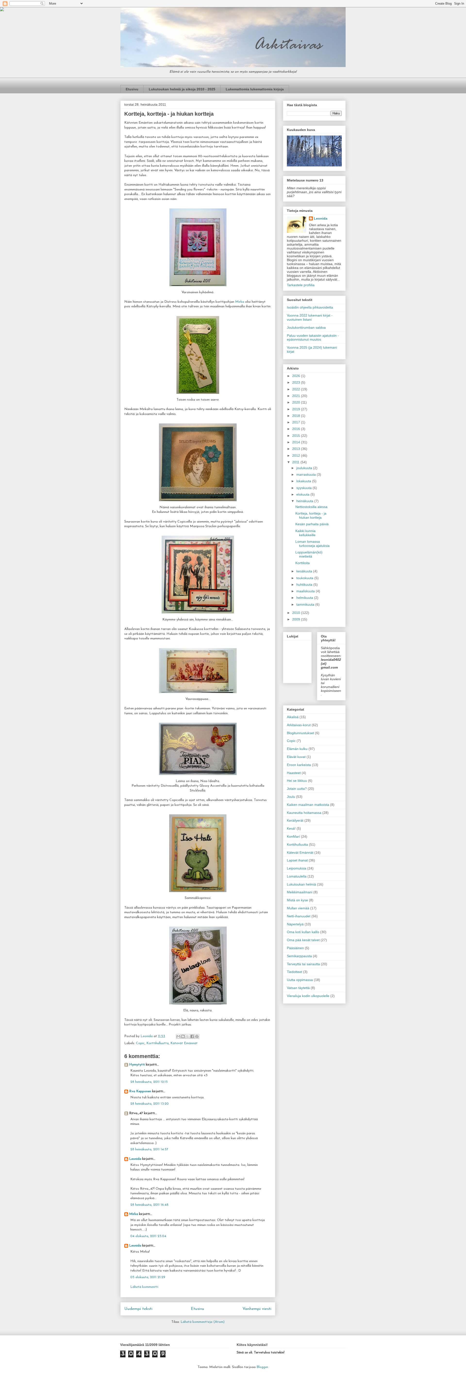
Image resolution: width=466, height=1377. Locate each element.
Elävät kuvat (296, 757)
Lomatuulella (297, 876)
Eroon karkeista (299, 765)
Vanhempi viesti (256, 1309)
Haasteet (294, 773)
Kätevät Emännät (184, 1043)
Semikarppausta (299, 956)
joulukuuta (304, 468)
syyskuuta (304, 488)
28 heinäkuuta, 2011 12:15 (149, 1082)
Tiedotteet (294, 972)
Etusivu (132, 89)
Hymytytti (137, 1065)
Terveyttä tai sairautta (303, 964)
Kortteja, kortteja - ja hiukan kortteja (310, 515)
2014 (296, 442)
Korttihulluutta (157, 1043)
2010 (296, 613)
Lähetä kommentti (144, 1287)
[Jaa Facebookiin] (192, 1036)
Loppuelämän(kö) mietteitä (309, 554)
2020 (296, 402)
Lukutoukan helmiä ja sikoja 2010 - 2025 (182, 89)
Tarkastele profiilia (301, 285)
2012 (296, 455)
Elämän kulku (297, 749)
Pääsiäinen (295, 948)
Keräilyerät (295, 820)
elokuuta (303, 494)
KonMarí (293, 836)
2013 (296, 449)
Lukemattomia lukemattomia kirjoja (255, 89)
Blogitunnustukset (300, 733)
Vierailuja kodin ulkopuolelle (308, 996)
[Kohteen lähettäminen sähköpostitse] (178, 1036)
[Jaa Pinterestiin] (196, 1036)
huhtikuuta (304, 584)
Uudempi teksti (138, 1309)
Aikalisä (293, 717)
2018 (296, 416)
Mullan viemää (298, 908)
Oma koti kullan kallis (303, 932)
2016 (296, 429)
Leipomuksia (296, 868)
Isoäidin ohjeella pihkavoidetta (310, 307)
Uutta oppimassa (300, 980)
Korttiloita (302, 563)
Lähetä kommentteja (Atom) (203, 1322)
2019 (296, 409)
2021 (296, 396)
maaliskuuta (306, 591)
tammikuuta (305, 604)
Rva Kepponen (140, 1091)
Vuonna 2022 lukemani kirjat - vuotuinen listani (310, 317)
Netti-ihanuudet (298, 916)
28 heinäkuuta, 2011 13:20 (149, 1104)
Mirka (240, 302)
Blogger (262, 1367)
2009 (296, 619)
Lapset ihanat (297, 860)
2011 (296, 462)
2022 (296, 389)
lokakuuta (304, 481)
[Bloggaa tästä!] (183, 1036)
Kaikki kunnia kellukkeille (305, 533)
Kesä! (291, 828)
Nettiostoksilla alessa (311, 507)
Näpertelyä (295, 924)
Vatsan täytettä (298, 988)
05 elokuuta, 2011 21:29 (147, 1277)
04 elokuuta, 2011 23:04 (148, 1236)
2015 (296, 436)
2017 (296, 422)
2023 (296, 382)
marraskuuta (306, 474)
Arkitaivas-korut (299, 725)
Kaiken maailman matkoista (308, 805)
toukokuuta (305, 578)
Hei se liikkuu (297, 781)
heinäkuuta (305, 501)
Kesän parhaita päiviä (312, 524)
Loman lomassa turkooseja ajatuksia (312, 544)
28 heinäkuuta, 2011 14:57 (149, 1149)
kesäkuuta (304, 571)
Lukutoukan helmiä (301, 884)
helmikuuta (305, 598)
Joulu (291, 797)
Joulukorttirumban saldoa (306, 327)
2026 (296, 376)
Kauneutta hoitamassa (304, 813)
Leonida (135, 1159)
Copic (140, 1043)
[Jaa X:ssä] (187, 1036)
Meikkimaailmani (299, 892)
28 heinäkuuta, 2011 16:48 (149, 1205)
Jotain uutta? (297, 789)
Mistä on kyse (297, 900)
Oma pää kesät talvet (303, 940)
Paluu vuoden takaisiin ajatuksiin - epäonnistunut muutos (313, 338)
